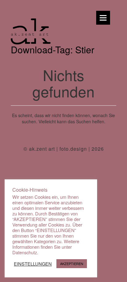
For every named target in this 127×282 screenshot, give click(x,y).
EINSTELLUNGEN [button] (33, 264)
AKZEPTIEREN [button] (71, 263)
